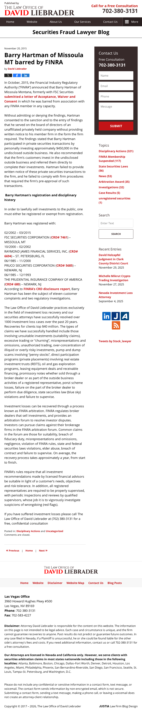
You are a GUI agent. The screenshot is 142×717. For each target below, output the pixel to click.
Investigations (111, 187)
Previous (12, 550)
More (134, 22)
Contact (110, 22)
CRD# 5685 (64, 265)
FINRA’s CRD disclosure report (47, 289)
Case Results (109, 193)
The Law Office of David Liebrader (59, 706)
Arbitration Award (114, 182)
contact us (99, 642)
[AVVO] (125, 316)
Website (32, 22)
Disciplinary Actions (28, 531)
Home (10, 22)
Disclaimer (55, 583)
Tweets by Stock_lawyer (115, 341)
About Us (56, 22)
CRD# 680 (12, 284)
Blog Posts (115, 583)
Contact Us (95, 583)
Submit (116, 126)
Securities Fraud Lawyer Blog (39, 8)
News (105, 176)
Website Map (75, 583)
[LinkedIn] (106, 316)
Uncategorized (54, 531)
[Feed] (116, 325)
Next (43, 550)
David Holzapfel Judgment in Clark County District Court (113, 259)
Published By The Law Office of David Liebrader (114, 9)
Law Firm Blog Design (118, 706)
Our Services (82, 22)
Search (116, 234)
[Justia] (116, 316)
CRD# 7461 (59, 237)
